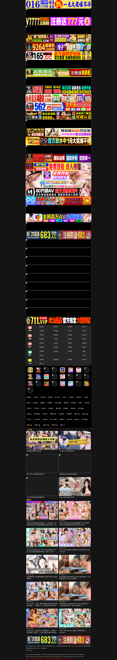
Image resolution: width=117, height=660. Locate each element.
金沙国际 (44, 419)
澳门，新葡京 (53, 419)
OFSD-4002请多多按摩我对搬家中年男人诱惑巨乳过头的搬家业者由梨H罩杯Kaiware (74, 524)
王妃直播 (36, 408)
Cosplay (70, 330)
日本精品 (56, 330)
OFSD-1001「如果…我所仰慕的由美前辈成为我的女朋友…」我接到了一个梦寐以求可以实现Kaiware (42, 605)
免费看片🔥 (53, 414)
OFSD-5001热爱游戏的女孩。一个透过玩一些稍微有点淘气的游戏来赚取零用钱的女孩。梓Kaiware (41, 525)
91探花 (56, 339)
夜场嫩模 (65, 408)
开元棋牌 (42, 397)
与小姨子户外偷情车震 (66, 451)
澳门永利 (57, 397)
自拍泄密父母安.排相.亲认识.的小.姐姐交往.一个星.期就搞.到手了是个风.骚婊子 (74, 604)
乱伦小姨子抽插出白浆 (66, 497)
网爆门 (84, 351)
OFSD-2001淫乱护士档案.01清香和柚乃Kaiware (72, 631)
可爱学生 (70, 343)
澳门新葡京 (81, 408)
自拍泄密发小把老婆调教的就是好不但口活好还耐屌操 (42, 578)
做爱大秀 (69, 419)
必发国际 (73, 408)
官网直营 (50, 397)
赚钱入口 (62, 425)
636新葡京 (61, 414)
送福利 (86, 397)
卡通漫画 (41, 351)
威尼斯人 (29, 397)
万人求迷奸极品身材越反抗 (35, 497)
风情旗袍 (41, 347)
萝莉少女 (84, 326)
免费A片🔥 (37, 425)
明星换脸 (56, 347)
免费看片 (62, 419)
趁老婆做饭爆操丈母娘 (34, 451)
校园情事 (56, 359)
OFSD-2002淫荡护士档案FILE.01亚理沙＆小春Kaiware (74, 551)
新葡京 (28, 403)
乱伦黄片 (43, 408)
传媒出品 (41, 355)
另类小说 (41, 363)
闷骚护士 (84, 347)
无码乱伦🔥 (85, 414)
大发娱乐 (29, 414)
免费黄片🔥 (55, 425)
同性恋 (84, 355)
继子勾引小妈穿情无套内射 (35, 474)
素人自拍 (84, 330)
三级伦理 (41, 330)
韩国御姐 (56, 335)
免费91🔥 (29, 425)
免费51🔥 (76, 414)
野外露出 (84, 339)
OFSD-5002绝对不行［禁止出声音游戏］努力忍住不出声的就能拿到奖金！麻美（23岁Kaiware (41, 551)
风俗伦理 (84, 359)
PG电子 (64, 397)
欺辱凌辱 (41, 339)
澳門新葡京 (37, 414)
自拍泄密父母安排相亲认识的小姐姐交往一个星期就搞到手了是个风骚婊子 (74, 578)
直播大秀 (76, 419)
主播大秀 (29, 408)
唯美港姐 (70, 335)
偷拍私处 (51, 408)
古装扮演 (41, 343)
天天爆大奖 (37, 419)
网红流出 (70, 339)
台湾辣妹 (41, 335)
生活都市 (41, 359)
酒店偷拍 (87, 403)
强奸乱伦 (56, 326)
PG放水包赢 (58, 403)
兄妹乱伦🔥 (46, 425)
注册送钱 (71, 397)
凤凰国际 (49, 403)
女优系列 (56, 343)
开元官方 (29, 419)
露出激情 (56, 351)
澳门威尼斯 (85, 419)
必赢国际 (42, 403)
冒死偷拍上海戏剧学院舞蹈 (68, 474)
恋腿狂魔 (84, 343)
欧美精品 (70, 326)
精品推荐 (41, 326)
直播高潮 (66, 403)
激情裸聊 (69, 414)
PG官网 (36, 397)
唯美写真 (70, 351)
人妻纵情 (70, 359)
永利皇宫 (44, 414)
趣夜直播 (58, 408)
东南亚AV (84, 335)
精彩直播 (73, 403)
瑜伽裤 (70, 347)
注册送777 (79, 397)
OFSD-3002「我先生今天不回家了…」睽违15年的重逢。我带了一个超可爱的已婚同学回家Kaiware (41, 632)
